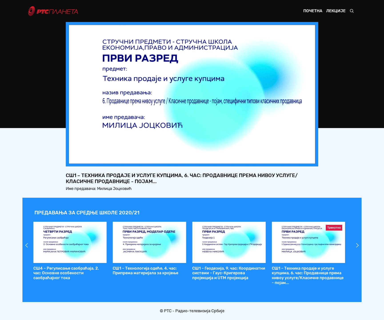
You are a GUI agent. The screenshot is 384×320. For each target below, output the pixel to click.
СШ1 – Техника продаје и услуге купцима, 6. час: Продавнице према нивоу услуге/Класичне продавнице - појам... (308, 275)
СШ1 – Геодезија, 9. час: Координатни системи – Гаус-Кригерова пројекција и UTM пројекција (228, 273)
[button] (284, 159)
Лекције (336, 10)
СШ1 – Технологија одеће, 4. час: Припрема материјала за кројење (145, 271)
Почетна (312, 10)
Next (357, 245)
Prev (26, 245)
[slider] (180, 159)
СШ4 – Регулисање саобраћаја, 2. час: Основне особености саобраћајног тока (66, 273)
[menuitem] (296, 159)
